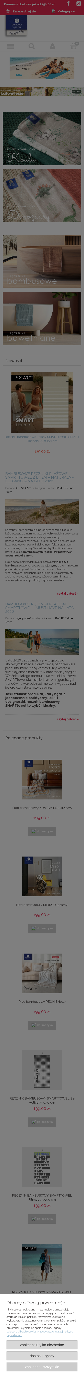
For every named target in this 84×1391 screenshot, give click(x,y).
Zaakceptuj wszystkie (42, 1367)
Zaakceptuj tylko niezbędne (42, 1345)
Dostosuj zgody (42, 1356)
